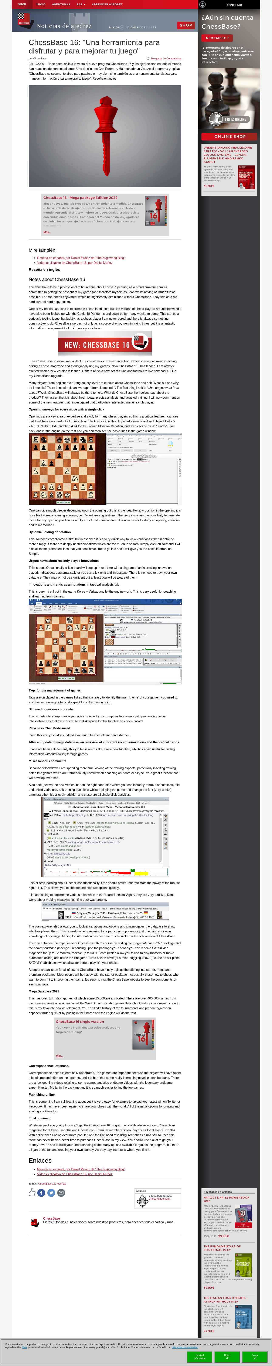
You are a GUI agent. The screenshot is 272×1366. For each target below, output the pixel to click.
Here (24, 1347)
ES (150, 27)
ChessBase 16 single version (80, 1022)
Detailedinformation (199, 1357)
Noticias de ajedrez (64, 26)
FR (154, 27)
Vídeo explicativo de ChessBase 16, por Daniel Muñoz (75, 262)
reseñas (61, 1183)
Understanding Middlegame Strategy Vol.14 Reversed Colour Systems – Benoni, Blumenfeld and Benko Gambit (228, 155)
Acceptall (254, 1357)
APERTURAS (61, 4)
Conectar (234, 5)
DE (141, 27)
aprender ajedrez (107, 4)
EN (146, 27)
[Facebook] (41, 1192)
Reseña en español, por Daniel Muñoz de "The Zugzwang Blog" (81, 258)
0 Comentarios (172, 58)
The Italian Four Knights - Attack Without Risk (226, 1299)
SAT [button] (80, 4)
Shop (22, 4)
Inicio (41, 4)
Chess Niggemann (159, 1198)
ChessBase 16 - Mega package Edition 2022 (80, 198)
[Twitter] (51, 1192)
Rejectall (227, 1357)
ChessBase (51, 1218)
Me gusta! (156, 58)
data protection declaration (185, 1347)
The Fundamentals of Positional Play (222, 1248)
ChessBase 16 (46, 1183)
